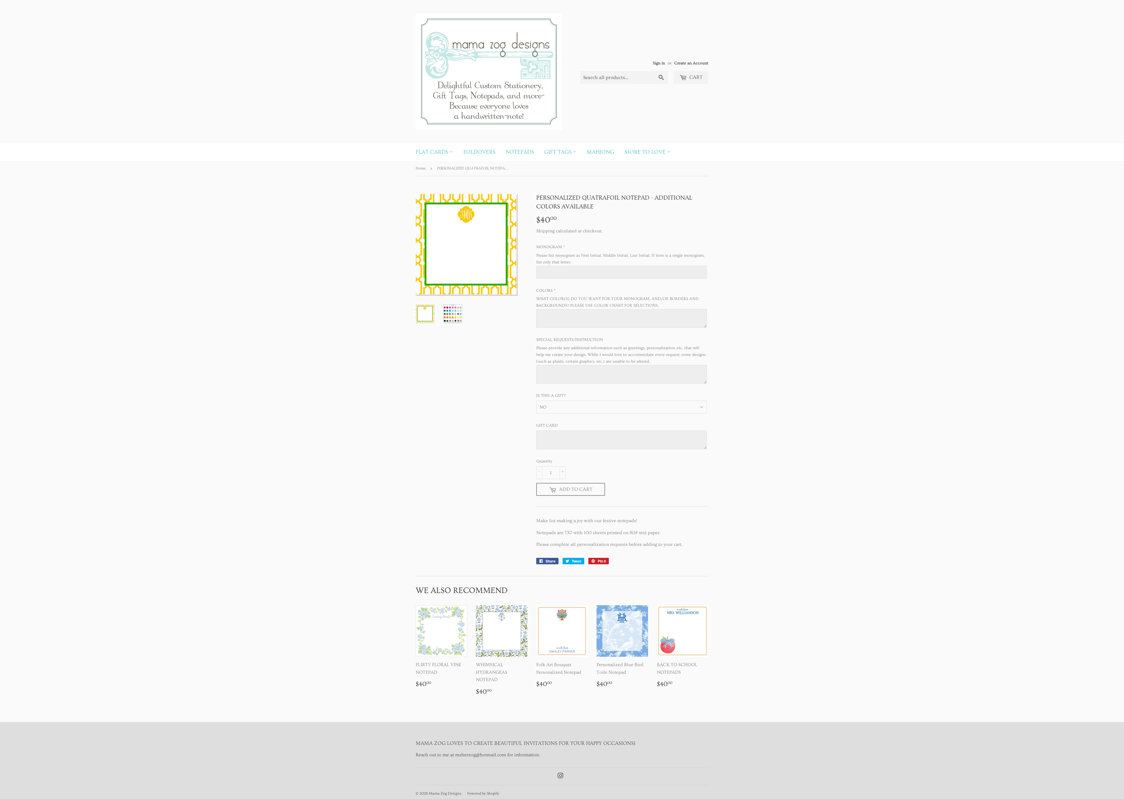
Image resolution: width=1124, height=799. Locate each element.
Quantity (544, 461)
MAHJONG (600, 152)
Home (421, 168)
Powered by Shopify (483, 793)
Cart (695, 77)
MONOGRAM (549, 247)
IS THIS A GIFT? (551, 395)
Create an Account (691, 63)
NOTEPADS (520, 152)
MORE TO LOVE (645, 152)
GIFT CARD (547, 425)
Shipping (545, 231)
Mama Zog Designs (445, 793)
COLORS (544, 290)
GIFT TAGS (558, 152)
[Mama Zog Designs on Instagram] (560, 776)
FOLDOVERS (479, 152)
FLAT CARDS (433, 152)
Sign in (659, 63)
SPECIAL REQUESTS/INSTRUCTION (569, 339)
